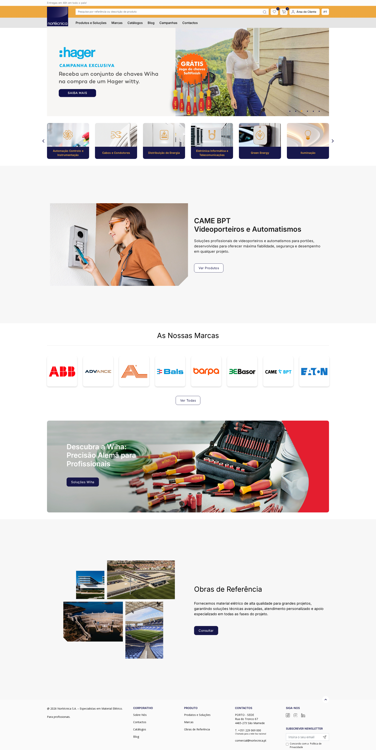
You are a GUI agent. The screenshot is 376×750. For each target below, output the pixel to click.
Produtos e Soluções (91, 23)
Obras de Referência (197, 729)
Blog (151, 23)
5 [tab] (313, 111)
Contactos (190, 23)
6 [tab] (319, 111)
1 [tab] (290, 111)
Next (332, 141)
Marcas (117, 23)
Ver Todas (188, 400)
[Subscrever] (324, 737)
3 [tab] (302, 111)
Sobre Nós (140, 715)
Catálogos (135, 23)
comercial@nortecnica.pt (250, 740)
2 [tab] (296, 111)
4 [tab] (307, 111)
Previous (43, 141)
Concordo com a (306, 745)
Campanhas (168, 23)
